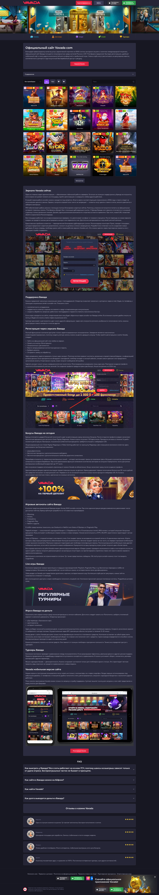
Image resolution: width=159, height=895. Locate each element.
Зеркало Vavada (79, 64)
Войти (99, 3)
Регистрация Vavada (79, 751)
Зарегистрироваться (84, 3)
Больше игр (79, 181)
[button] (2, 20)
